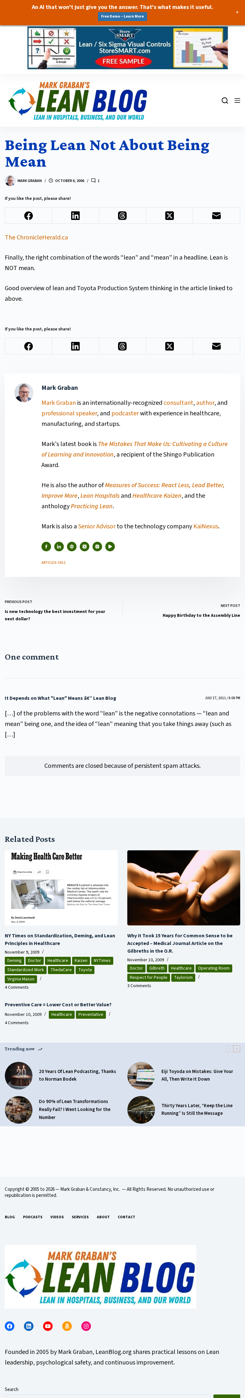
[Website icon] (72, 546)
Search (12, 1389)
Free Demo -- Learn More (122, 16)
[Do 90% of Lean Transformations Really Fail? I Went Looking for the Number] (19, 1110)
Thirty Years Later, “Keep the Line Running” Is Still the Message (197, 1109)
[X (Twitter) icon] (84, 546)
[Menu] (237, 100)
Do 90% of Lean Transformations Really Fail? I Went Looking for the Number (74, 1109)
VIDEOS (57, 1217)
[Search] (225, 100)
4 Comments (17, 987)
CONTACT (126, 1217)
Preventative (90, 1014)
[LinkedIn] (75, 216)
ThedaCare (61, 970)
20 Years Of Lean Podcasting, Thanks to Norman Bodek (77, 1075)
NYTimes (102, 960)
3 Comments (139, 986)
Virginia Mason (20, 979)
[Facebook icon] (46, 546)
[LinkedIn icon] (59, 546)
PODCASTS (32, 1217)
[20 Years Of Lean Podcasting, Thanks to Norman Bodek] (19, 1076)
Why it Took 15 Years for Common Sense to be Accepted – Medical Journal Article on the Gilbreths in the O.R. (180, 943)
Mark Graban (59, 402)
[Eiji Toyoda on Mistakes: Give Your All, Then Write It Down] (141, 1076)
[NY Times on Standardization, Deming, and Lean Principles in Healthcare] (61, 888)
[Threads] (122, 216)
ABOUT (103, 1217)
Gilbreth (157, 968)
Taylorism (183, 977)
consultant (178, 402)
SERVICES (80, 1217)
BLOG (10, 1217)
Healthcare (58, 960)
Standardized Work (25, 970)
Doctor (34, 960)
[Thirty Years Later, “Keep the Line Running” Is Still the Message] (141, 1110)
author (205, 402)
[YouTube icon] (110, 546)
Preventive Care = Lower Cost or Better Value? (58, 1004)
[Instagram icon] (97, 546)
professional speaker (69, 413)
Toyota (85, 970)
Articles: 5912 (53, 562)
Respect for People (148, 977)
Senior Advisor (96, 526)
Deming (14, 960)
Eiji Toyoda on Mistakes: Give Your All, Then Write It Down (197, 1075)
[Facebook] (28, 216)
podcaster (125, 413)
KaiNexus (205, 526)
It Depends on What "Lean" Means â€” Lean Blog (60, 698)
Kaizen (81, 960)
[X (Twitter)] (169, 216)
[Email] (216, 216)
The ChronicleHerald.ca (36, 237)
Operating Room (214, 968)
